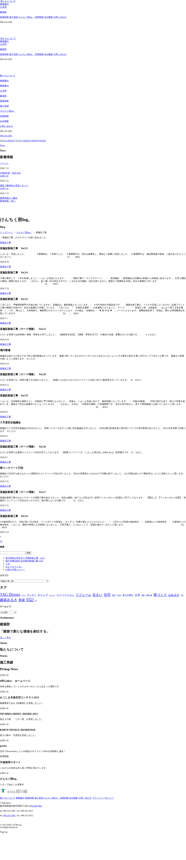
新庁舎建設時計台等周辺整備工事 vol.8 (24, 561)
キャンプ (43, 594)
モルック (52, 595)
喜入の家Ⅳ (128, 595)
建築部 (3, 96)
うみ (7, 564)
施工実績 (13, 17)
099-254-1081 (9, 815)
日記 (30, 599)
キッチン (31, 595)
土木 (137, 594)
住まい (97, 594)
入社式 (119, 595)
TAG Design (10, 594)
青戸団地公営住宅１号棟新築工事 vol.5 (25, 558)
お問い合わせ (59, 17)
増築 (143, 595)
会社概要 (48, 17)
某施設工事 (5, 242)
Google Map (36, 806)
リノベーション (65, 594)
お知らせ (4, 176)
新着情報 (4, 17)
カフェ (23, 595)
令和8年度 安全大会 (10, 173)
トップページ (6, 232)
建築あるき (8, 600)
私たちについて (8, 1)
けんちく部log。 (26, 17)
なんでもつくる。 (14, 566)
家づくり (160, 594)
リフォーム (83, 594)
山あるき (173, 594)
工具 (181, 595)
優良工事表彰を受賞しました (14, 185)
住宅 (107, 594)
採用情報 (39, 17)
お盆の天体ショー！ (15, 569)
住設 (114, 595)
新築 (22, 600)
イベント (4, 163)
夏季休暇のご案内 (8, 198)
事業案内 (4, 4)
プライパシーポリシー (103, 798)
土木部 (3, 91)
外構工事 (149, 595)
